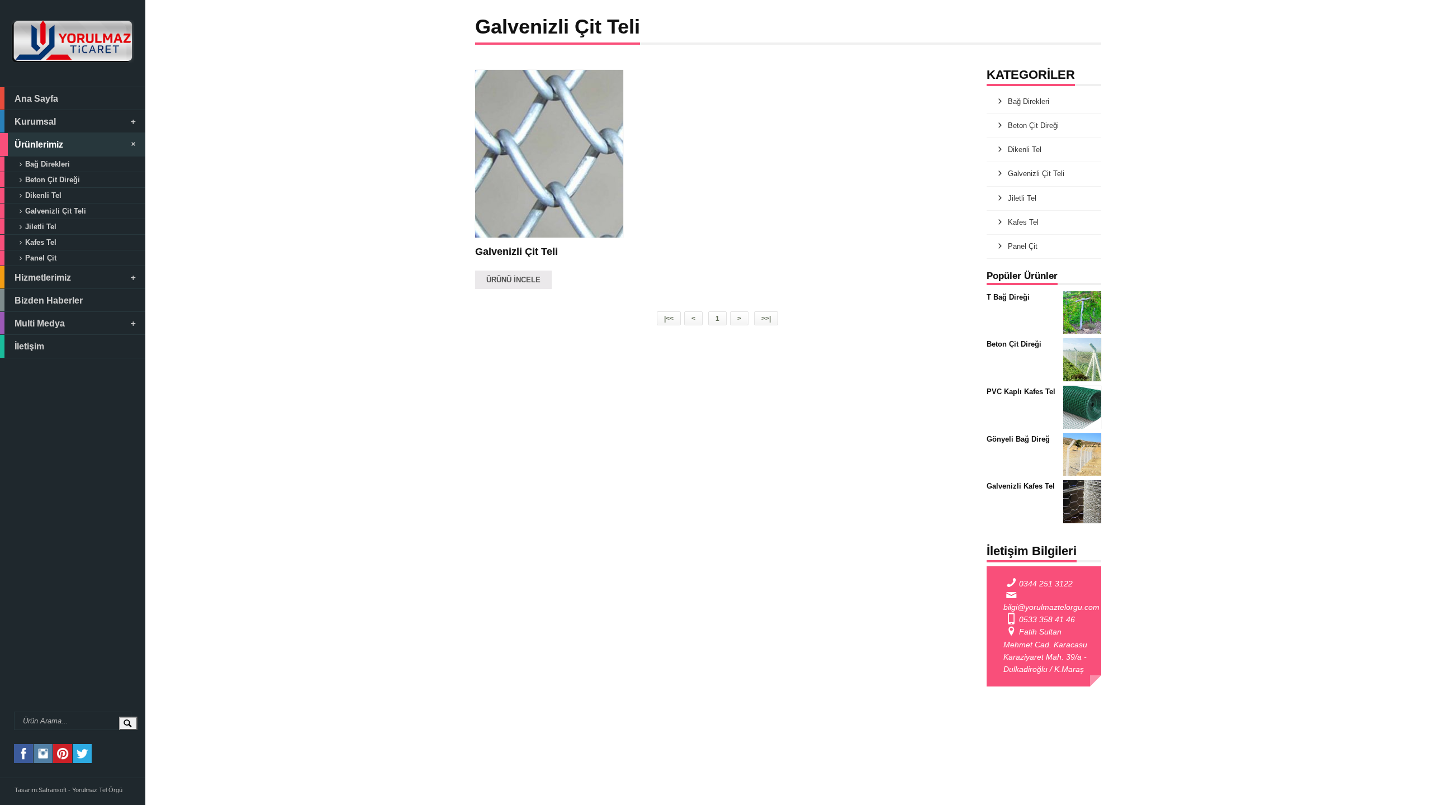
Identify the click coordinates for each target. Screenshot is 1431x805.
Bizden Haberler (49, 300)
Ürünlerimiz (39, 144)
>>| (766, 319)
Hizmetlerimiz (43, 277)
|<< (669, 319)
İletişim (29, 346)
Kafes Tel (40, 242)
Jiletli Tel (40, 226)
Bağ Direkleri (47, 164)
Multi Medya (40, 323)
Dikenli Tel (43, 195)
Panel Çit (40, 258)
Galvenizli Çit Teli (55, 211)
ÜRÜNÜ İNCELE (513, 280)
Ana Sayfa (36, 98)
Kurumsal (35, 121)
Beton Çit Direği (52, 180)
